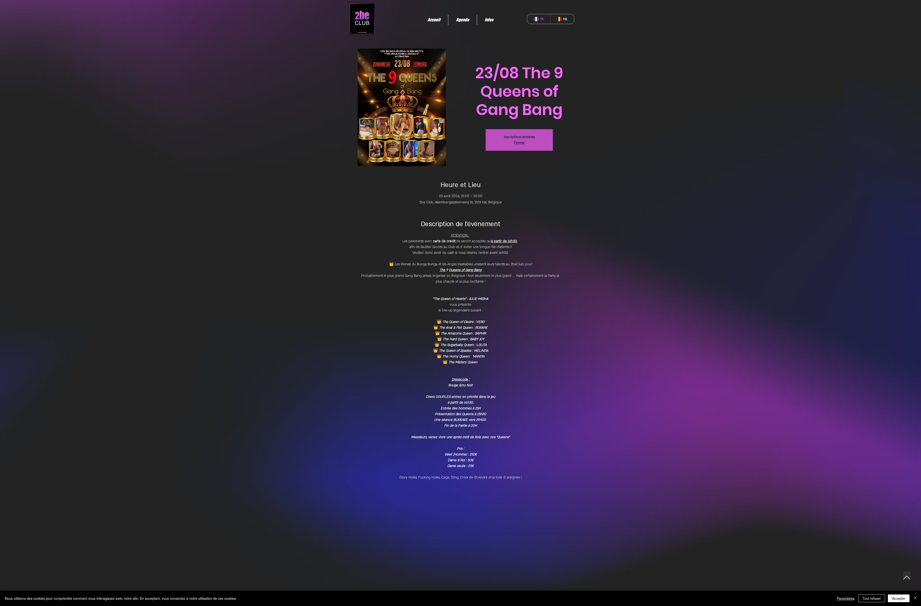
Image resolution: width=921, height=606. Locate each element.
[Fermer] (915, 598)
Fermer (519, 142)
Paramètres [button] (846, 598)
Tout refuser (871, 598)
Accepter (898, 598)
